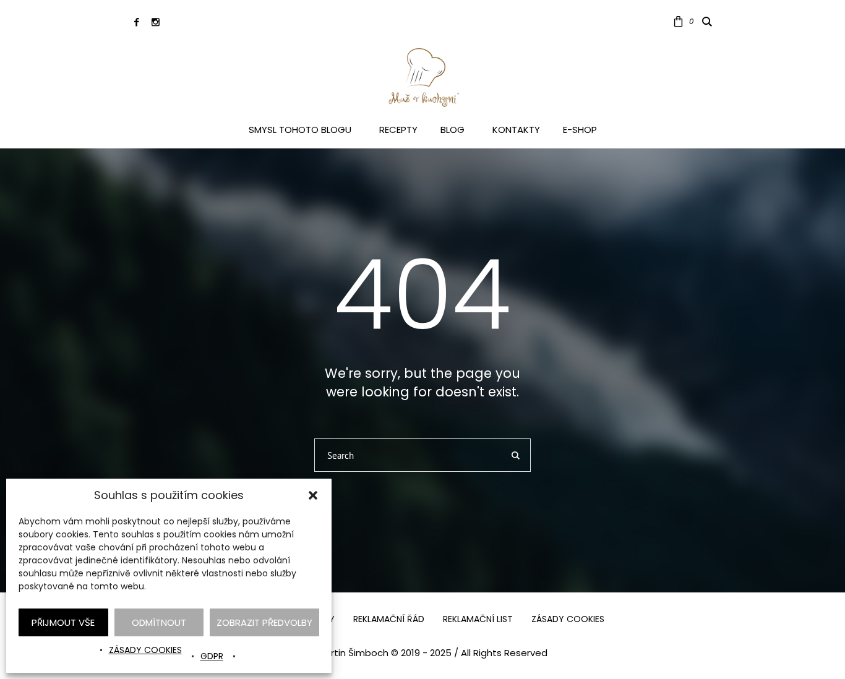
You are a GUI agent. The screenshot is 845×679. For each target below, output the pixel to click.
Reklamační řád (388, 619)
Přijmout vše (63, 622)
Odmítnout (159, 622)
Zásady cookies (145, 650)
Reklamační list (478, 619)
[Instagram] (155, 22)
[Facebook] (136, 22)
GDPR (211, 656)
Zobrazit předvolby (264, 622)
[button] (313, 495)
